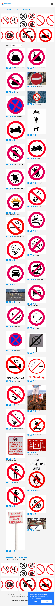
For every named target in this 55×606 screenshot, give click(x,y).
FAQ (14, 595)
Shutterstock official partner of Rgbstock (20, 600)
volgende (21, 557)
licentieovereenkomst (25, 595)
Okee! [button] (46, 601)
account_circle (14, 68)
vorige (11, 557)
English (13, 596)
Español (24, 596)
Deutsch (18, 596)
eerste (8, 557)
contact (18, 595)
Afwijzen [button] (35, 601)
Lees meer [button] (38, 598)
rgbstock (7, 3)
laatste (25, 557)
